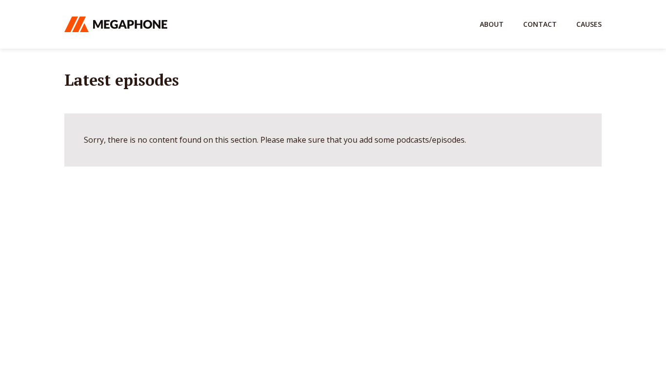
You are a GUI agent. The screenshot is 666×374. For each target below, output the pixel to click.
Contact (540, 24)
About (492, 24)
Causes (589, 24)
